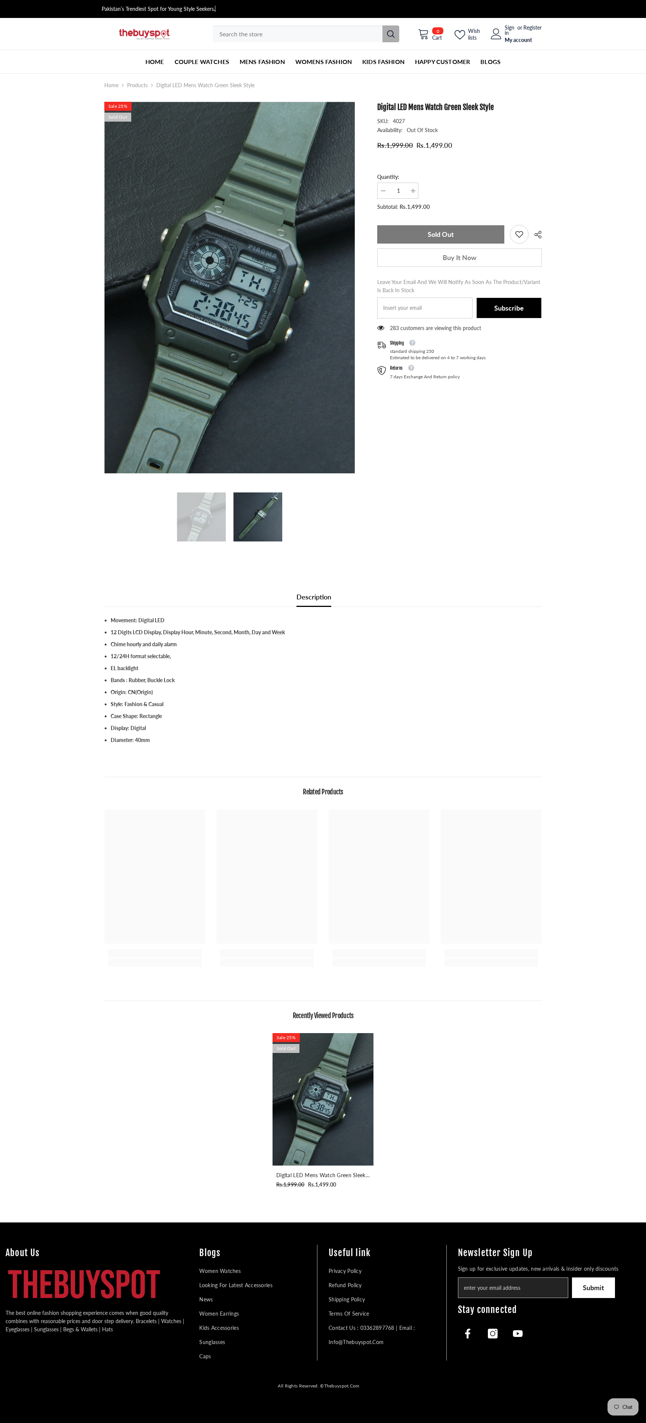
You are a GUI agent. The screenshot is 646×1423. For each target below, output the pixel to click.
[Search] (306, 33)
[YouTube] (517, 1333)
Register (532, 28)
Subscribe (509, 308)
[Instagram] (492, 1333)
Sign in (509, 30)
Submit (593, 1287)
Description (313, 597)
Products (137, 85)
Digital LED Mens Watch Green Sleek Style (321, 1175)
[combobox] (297, 33)
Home (111, 85)
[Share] (535, 235)
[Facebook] (467, 1333)
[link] (519, 234)
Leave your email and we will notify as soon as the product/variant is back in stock (458, 286)
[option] (229, 287)
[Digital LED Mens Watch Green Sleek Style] (323, 1099)
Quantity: (388, 177)
